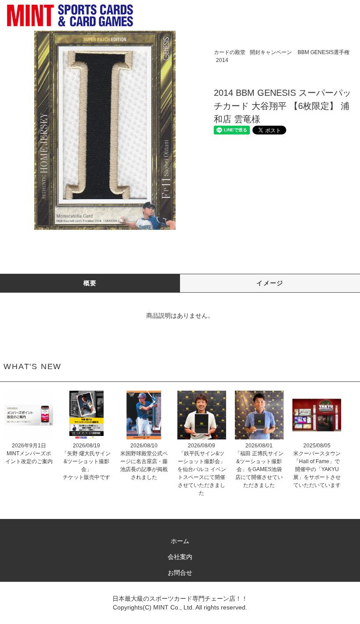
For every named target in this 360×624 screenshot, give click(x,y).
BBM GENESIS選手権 (323, 52)
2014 (222, 60)
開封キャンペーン (271, 52)
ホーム (180, 540)
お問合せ (180, 572)
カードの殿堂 (229, 52)
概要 (90, 283)
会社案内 (180, 556)
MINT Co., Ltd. (173, 607)
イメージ (270, 283)
